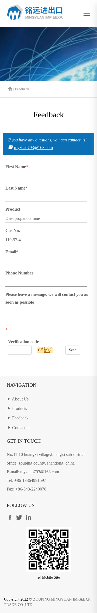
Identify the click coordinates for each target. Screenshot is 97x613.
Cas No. (12, 230)
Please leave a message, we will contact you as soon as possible (46, 298)
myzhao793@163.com (33, 147)
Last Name (15, 188)
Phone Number (19, 273)
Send (73, 350)
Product (12, 209)
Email (10, 252)
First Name (15, 166)
